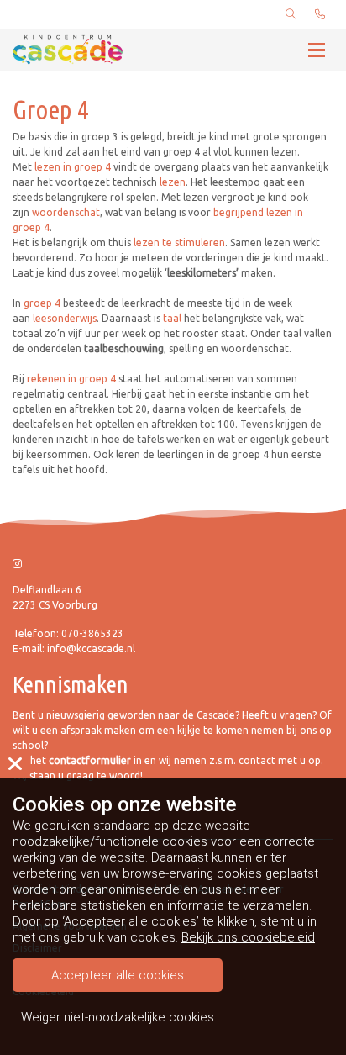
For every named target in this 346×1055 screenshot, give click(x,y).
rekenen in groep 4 (71, 378)
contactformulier (91, 760)
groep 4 (42, 303)
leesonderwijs (65, 318)
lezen (173, 182)
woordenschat (66, 212)
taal (172, 318)
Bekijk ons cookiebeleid (248, 937)
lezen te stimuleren (179, 242)
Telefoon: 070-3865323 (68, 633)
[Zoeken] (291, 14)
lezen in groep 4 (72, 166)
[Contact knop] (320, 14)
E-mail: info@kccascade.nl (74, 648)
